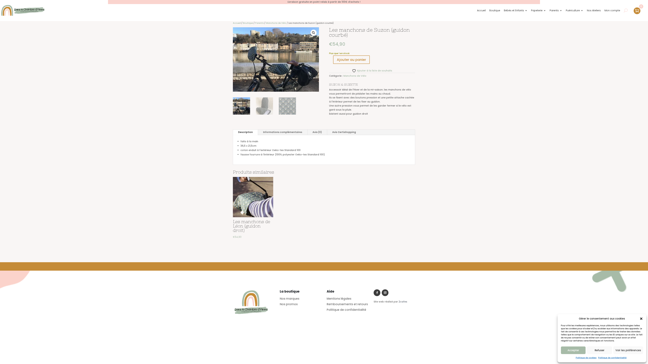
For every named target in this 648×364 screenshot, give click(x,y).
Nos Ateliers (594, 10)
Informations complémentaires (282, 132)
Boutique (494, 10)
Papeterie (537, 10)
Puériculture (573, 10)
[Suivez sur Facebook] (377, 292)
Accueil (481, 10)
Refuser (599, 350)
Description (245, 132)
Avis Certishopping (344, 132)
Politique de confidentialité (612, 357)
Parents (554, 10)
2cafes (403, 301)
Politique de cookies (586, 357)
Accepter (573, 350)
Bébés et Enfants (514, 10)
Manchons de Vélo (276, 23)
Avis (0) (317, 132)
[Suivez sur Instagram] (385, 292)
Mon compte (612, 10)
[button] (641, 318)
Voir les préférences (628, 350)
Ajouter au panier (351, 59)
